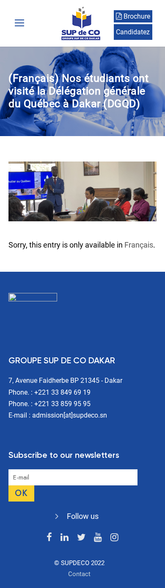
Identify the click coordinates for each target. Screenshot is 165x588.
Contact (79, 574)
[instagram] (114, 537)
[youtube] (98, 537)
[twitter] (81, 537)
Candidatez (133, 32)
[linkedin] (64, 537)
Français (138, 244)
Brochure (136, 16)
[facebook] (49, 537)
